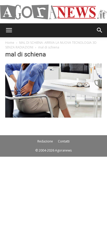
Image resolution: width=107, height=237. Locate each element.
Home (9, 42)
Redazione (45, 141)
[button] (9, 30)
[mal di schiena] (53, 116)
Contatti (64, 141)
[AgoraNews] (53, 12)
